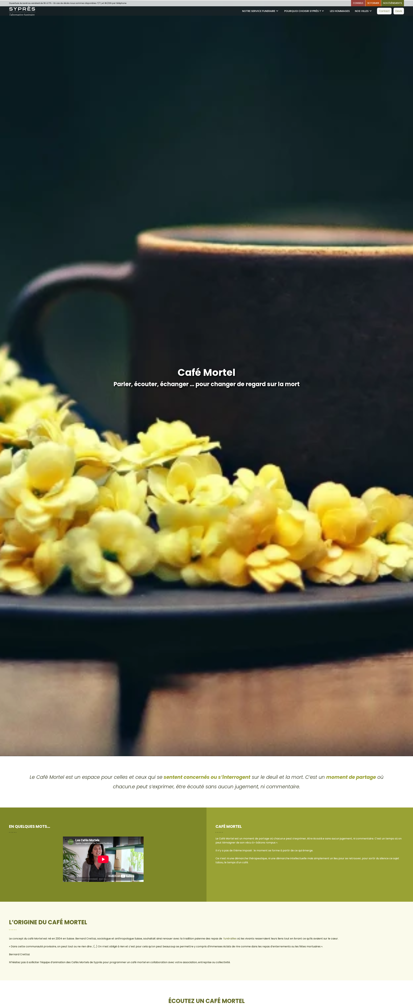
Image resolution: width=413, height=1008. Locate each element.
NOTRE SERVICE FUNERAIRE (258, 11)
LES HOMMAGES (340, 11)
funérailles (230, 938)
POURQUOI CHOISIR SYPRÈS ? (302, 11)
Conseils (358, 3)
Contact (384, 11)
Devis (398, 11)
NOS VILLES (362, 11)
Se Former (373, 3)
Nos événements (392, 3)
